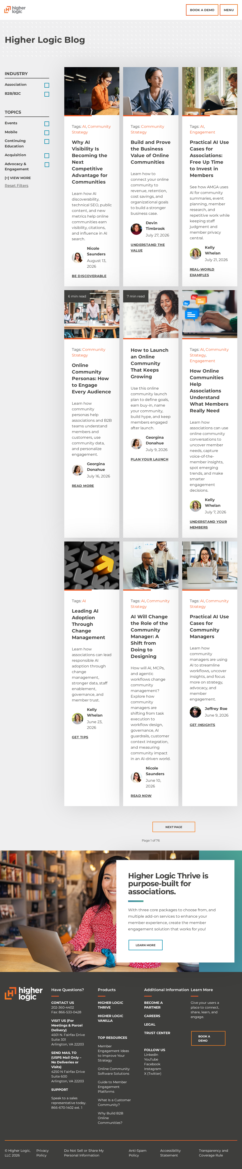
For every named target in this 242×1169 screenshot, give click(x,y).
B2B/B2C (13, 93)
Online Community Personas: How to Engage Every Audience (91, 378)
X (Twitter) (152, 1073)
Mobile (11, 132)
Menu (229, 10)
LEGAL (149, 1024)
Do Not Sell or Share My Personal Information (84, 1152)
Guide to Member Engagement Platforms (112, 1087)
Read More (83, 486)
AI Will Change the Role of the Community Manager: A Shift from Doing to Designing (149, 636)
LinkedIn (151, 1055)
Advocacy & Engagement (17, 167)
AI (84, 126)
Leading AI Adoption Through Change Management (88, 624)
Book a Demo (202, 10)
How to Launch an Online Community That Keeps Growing (150, 363)
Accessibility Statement (170, 1152)
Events (11, 123)
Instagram (152, 1069)
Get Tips (80, 737)
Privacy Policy (42, 1152)
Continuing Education (15, 143)
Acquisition (15, 155)
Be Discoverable (89, 276)
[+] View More (18, 178)
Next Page (173, 827)
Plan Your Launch (149, 459)
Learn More (146, 945)
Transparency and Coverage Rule (213, 1152)
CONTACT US (62, 1003)
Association (15, 84)
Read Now (141, 796)
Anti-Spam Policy (138, 1152)
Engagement (202, 132)
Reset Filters (16, 185)
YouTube (151, 1059)
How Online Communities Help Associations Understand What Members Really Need (209, 390)
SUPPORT (59, 1089)
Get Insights (202, 725)
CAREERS (152, 1016)
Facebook (152, 1064)
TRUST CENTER (157, 1033)
